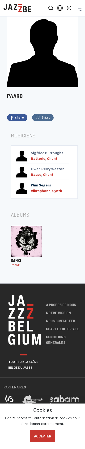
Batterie (38, 158)
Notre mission (58, 312)
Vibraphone (41, 190)
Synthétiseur (63, 190)
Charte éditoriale (62, 328)
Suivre (46, 117)
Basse (36, 174)
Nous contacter (60, 320)
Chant (52, 158)
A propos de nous (61, 304)
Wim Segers (41, 185)
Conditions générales (56, 339)
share (19, 117)
